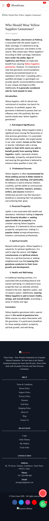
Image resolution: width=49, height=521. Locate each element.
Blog (24, 416)
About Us (24, 412)
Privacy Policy (24, 396)
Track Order (24, 448)
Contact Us (24, 420)
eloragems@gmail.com (24, 482)
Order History (24, 440)
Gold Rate (24, 404)
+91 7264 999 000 (24, 476)
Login (24, 436)
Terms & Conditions (24, 384)
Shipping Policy (24, 408)
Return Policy (24, 388)
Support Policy (24, 392)
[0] (44, 5)
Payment (24, 400)
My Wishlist (24, 444)
